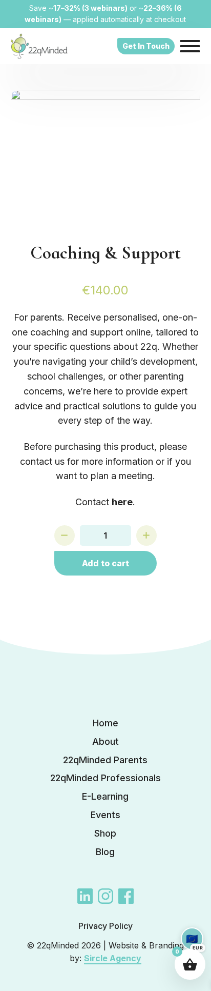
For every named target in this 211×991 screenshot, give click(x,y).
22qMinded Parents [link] (105, 760)
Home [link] (105, 723)
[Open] (190, 46)
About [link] (105, 741)
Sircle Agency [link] (112, 958)
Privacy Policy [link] (105, 926)
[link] (39, 46)
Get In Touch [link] (146, 46)
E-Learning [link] (105, 796)
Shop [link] (105, 833)
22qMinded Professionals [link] (105, 777)
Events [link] (105, 814)
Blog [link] (105, 851)
